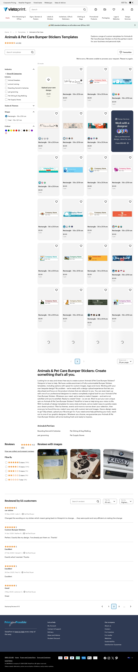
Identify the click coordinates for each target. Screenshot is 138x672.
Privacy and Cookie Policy (28, 657)
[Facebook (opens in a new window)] (105, 658)
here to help (19, 632)
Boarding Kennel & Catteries (49, 431)
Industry (8, 69)
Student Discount (54, 638)
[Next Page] (83, 361)
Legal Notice (8, 660)
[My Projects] (104, 9)
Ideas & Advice (60, 3)
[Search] (84, 9)
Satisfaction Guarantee (113, 644)
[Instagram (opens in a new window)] (109, 658)
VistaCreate (38, 3)
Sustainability (109, 641)
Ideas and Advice (54, 635)
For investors (109, 632)
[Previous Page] (71, 361)
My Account (52, 626)
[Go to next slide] (135, 25)
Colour (7, 126)
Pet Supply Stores (77, 435)
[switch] (129, 2)
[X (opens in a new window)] (112, 658)
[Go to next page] (130, 606)
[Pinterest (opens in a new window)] (116, 658)
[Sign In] (122, 9)
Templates (22, 32)
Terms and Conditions (43, 657)
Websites (108, 638)
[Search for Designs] (32, 52)
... (13, 32)
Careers (107, 629)
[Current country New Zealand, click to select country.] (130, 657)
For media (108, 635)
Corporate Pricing (9, 3)
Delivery (50, 632)
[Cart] (132, 9)
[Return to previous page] (102, 606)
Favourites (127, 52)
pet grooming (43, 435)
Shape (7, 112)
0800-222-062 (9, 657)
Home (7, 32)
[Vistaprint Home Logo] (14, 9)
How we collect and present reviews (19, 451)
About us (108, 626)
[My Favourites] (113, 9)
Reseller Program (25, 3)
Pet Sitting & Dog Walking (80, 431)
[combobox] (56, 9)
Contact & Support (54, 629)
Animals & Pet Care (36, 32)
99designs (48, 3)
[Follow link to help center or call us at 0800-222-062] (95, 9)
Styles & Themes (11, 106)
